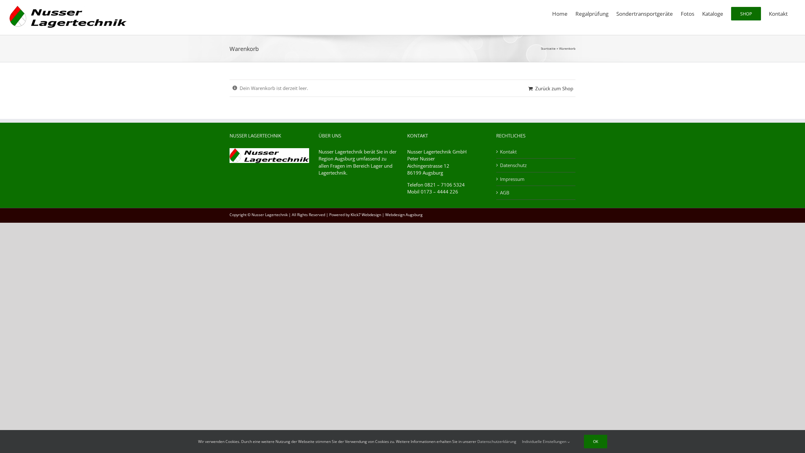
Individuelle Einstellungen (544, 441)
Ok (595, 441)
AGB (504, 192)
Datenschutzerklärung (496, 441)
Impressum (512, 179)
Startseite (548, 48)
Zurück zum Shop (554, 88)
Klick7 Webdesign (366, 214)
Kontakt (508, 151)
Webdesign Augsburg (404, 214)
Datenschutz (513, 165)
